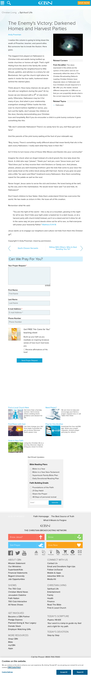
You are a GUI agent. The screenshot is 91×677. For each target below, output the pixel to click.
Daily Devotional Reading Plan (45, 479)
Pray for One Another (54, 424)
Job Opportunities (16, 579)
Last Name (12, 299)
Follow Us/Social (55, 570)
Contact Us (52, 563)
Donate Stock (14, 626)
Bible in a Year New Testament (45, 472)
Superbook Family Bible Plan (45, 475)
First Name (13, 290)
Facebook (10, 553)
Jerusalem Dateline (17, 595)
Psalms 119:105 (54, 620)
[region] (45, 667)
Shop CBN (13, 639)
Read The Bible (54, 605)
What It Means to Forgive (54, 520)
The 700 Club (14, 589)
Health (50, 598)
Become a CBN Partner (19, 617)
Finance (51, 602)
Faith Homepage (41, 516)
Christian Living (9, 12)
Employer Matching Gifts (19, 629)
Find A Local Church (56, 608)
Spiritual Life (26, 12)
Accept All (63, 672)
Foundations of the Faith (43, 488)
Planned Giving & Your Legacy (22, 623)
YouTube (25, 553)
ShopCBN (65, 554)
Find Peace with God (16, 424)
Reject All (80, 672)
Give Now (83, 3)
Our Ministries (14, 567)
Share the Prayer (39, 494)
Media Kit (51, 579)
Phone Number (14, 318)
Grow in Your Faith (15, 441)
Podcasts (51, 554)
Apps (43, 554)
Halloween (60, 105)
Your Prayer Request (17, 265)
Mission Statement (16, 563)
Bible (36, 554)
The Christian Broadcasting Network (45, 530)
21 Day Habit (37, 491)
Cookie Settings (7, 672)
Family (50, 595)
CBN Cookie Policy (14, 667)
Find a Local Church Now (18, 408)
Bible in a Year (38, 469)
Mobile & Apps (54, 573)
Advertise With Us (55, 576)
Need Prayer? (51, 408)
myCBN (72, 554)
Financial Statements (17, 573)
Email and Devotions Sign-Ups (61, 567)
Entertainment (53, 592)
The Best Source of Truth (62, 516)
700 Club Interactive (17, 602)
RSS (58, 554)
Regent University (16, 576)
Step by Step (53, 635)
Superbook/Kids (15, 570)
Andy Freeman (14, 35)
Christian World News (18, 592)
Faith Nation (13, 598)
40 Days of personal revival (44, 497)
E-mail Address (15, 309)
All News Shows (15, 605)
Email (80, 554)
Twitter (17, 553)
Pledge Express (15, 620)
